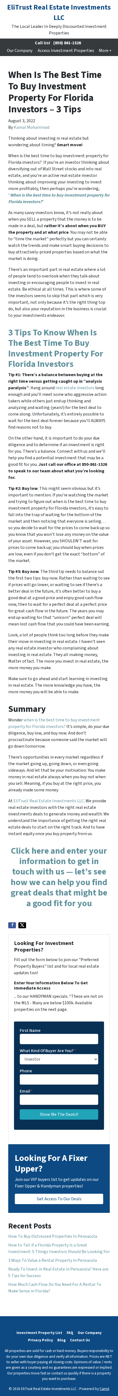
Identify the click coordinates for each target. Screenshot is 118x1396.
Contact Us (80, 1340)
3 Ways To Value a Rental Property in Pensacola (52, 1260)
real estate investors (74, 388)
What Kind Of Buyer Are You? (48, 1051)
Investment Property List (39, 1332)
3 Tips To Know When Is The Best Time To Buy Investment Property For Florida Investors (55, 348)
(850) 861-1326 (67, 43)
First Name (30, 1031)
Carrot (104, 1388)
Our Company (19, 51)
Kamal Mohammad (31, 127)
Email (26, 1091)
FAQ (70, 1332)
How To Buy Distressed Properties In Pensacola (52, 1236)
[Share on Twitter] (22, 925)
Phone (26, 1071)
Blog (61, 1340)
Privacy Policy (40, 1340)
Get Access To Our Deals (59, 1199)
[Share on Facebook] (12, 925)
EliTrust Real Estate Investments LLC (48, 801)
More (103, 51)
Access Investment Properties (66, 51)
